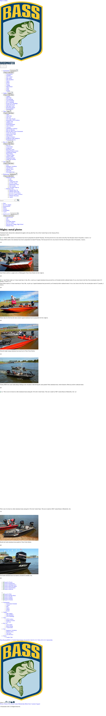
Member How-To (13, 190)
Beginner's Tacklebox (11, 166)
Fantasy (5, 209)
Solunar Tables (10, 156)
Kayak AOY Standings (12, 103)
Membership (6, 174)
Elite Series (9, 78)
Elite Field (8, 98)
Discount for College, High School (14, 224)
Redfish (8, 91)
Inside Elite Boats (10, 105)
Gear (4, 161)
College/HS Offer (13, 181)
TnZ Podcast (9, 135)
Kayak (7, 84)
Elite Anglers (9, 613)
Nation (8, 82)
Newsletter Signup (10, 221)
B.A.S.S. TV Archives (14, 193)
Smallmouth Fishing (11, 152)
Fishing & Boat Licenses (12, 151)
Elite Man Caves (10, 106)
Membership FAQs (14, 184)
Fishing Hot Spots (10, 158)
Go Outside (13, 640)
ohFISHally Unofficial (11, 128)
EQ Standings (9, 99)
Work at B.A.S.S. (41, 640)
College (8, 85)
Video (4, 111)
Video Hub (9, 116)
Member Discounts (14, 195)
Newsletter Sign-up (14, 187)
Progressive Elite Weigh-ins (13, 138)
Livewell (8, 127)
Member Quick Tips (14, 191)
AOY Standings (10, 100)
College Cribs (9, 121)
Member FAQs (10, 225)
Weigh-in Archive (10, 137)
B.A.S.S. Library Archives (15, 194)
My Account (12, 186)
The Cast (8, 117)
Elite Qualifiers (10, 79)
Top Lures (8, 170)
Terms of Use (7, 704)
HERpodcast (9, 123)
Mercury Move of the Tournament (14, 131)
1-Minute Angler (10, 155)
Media (26, 704)
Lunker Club (9, 637)
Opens (7, 81)
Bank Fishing (9, 153)
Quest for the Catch (11, 134)
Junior (7, 88)
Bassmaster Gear (10, 172)
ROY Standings (10, 102)
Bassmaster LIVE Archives (13, 120)
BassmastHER (9, 109)
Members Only (10, 188)
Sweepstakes (6, 210)
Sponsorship (49, 640)
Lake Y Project (10, 125)
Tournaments (6, 70)
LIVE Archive (9, 619)
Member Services (10, 177)
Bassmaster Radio (10, 107)
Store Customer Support (34, 704)
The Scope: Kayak (10, 118)
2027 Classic (9, 77)
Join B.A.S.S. (6, 214)
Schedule (8, 75)
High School (9, 86)
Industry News (9, 169)
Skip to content (3, 0)
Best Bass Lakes (10, 149)
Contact (16, 704)
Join (10, 179)
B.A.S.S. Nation (7, 204)
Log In (11, 197)
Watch (4, 207)
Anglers (5, 93)
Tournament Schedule (11, 603)
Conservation (9, 146)
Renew (11, 180)
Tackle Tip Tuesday (11, 132)
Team (7, 89)
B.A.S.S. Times (13, 183)
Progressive (9, 148)
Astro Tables (9, 624)
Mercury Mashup (10, 130)
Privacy (2, 704)
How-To (5, 142)
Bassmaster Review (11, 139)
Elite (7, 606)
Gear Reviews (9, 167)
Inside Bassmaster (10, 124)
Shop (4, 203)
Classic (8, 605)
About (12, 704)
